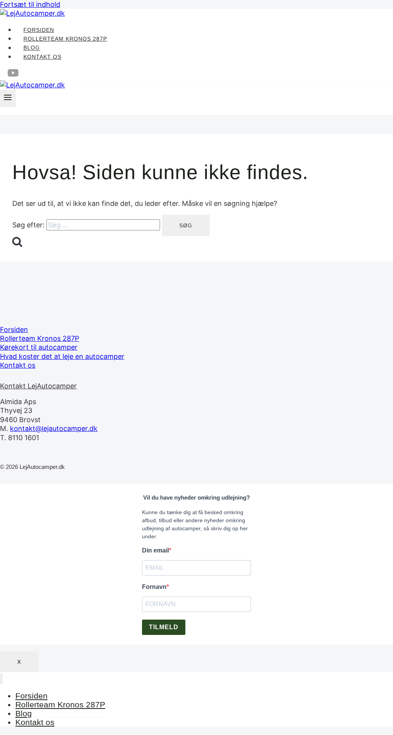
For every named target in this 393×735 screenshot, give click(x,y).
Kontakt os (42, 57)
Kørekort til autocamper (39, 347)
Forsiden (38, 30)
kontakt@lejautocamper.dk (53, 428)
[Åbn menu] (8, 98)
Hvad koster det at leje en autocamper (62, 356)
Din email (155, 550)
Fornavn (154, 587)
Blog (31, 48)
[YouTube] (13, 76)
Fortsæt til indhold (30, 4)
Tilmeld (163, 627)
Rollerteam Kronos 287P (65, 39)
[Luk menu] (1, 678)
